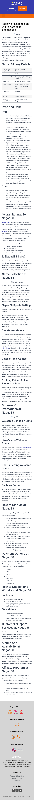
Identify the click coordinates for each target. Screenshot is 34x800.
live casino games (25, 447)
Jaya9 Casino (6, 222)
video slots (5, 348)
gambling (5, 231)
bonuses (21, 143)
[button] (3, 15)
